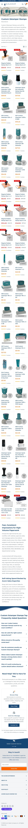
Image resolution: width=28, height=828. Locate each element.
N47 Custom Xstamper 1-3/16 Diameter (20, 374)
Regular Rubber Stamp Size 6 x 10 (20, 219)
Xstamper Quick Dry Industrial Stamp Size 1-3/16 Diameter (6, 483)
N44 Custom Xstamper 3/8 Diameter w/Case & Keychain (6, 375)
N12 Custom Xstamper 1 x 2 (19, 268)
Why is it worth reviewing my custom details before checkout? (12, 665)
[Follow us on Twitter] (5, 806)
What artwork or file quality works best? (10, 641)
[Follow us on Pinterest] (7, 806)
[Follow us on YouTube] (10, 806)
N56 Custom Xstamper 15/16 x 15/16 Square (20, 402)
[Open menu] (2, 4)
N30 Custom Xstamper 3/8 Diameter (5, 143)
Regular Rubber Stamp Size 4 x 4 (6, 195)
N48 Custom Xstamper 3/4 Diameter (5, 402)
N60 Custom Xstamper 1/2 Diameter (19, 428)
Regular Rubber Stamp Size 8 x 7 (20, 244)
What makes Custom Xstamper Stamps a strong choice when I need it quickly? (11, 657)
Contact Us (14, 725)
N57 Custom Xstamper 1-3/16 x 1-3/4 (6, 428)
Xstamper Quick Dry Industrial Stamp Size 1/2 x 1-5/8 (20, 455)
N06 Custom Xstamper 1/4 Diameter (5, 269)
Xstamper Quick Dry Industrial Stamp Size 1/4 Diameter (20, 483)
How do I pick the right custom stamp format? (11, 634)
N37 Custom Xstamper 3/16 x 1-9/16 (6, 348)
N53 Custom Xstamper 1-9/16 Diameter (20, 169)
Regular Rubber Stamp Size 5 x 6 (20, 195)
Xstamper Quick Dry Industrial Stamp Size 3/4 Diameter (20, 90)
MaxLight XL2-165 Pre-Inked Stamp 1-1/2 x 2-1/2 (6, 510)
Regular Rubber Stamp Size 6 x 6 (6, 244)
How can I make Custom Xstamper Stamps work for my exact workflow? (11, 626)
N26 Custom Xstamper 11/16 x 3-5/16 (21, 321)
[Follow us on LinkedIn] (13, 806)
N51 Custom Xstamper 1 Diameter (4, 169)
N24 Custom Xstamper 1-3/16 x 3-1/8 (6, 321)
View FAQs (14, 706)
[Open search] (22, 4)
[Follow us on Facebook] (2, 806)
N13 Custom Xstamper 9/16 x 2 (6, 116)
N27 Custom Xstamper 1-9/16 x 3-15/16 (20, 117)
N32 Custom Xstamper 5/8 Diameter (19, 143)
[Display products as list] (26, 46)
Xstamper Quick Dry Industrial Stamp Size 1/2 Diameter (6, 455)
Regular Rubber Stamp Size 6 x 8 (20, 64)
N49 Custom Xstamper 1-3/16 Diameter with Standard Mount (6, 90)
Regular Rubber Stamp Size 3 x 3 (6, 64)
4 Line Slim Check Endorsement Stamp (20, 510)
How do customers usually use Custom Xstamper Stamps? (11, 648)
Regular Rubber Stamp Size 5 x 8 (6, 219)
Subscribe (14, 768)
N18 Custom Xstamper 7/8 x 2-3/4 (6, 295)
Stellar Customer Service (14, 743)
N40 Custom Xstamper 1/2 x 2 (20, 347)
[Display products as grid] (23, 46)
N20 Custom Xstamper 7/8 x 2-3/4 (20, 295)
